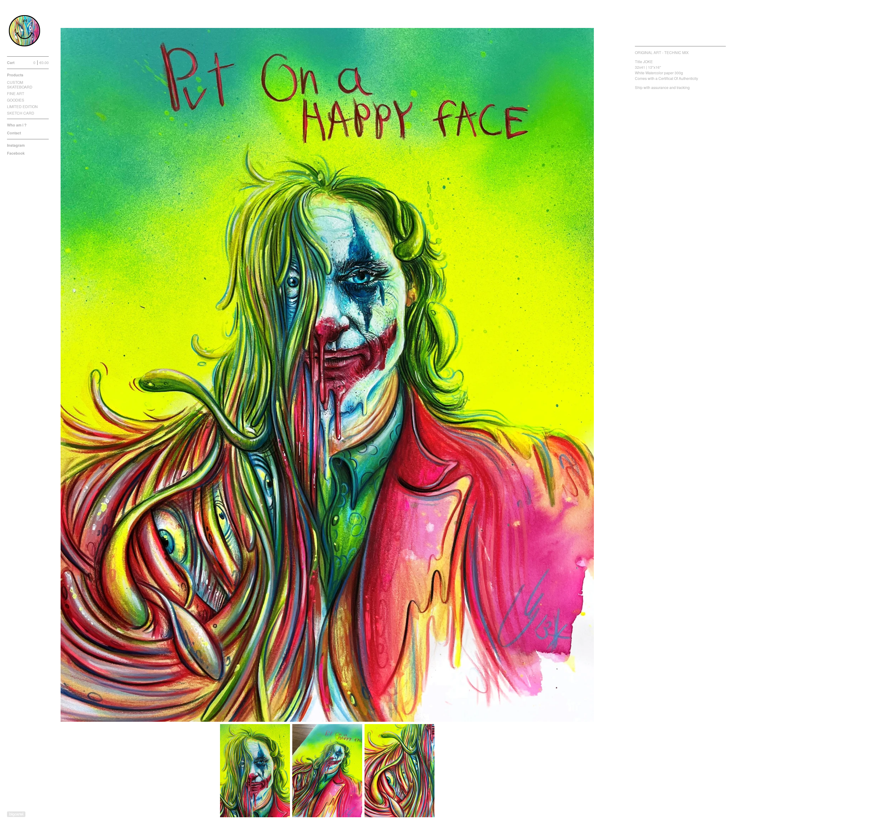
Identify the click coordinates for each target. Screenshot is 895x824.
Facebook (16, 153)
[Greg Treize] (24, 30)
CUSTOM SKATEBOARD (19, 85)
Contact (14, 133)
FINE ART (15, 93)
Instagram (16, 145)
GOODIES (15, 100)
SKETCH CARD (20, 113)
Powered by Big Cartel (16, 814)
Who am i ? (17, 125)
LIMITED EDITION (22, 106)
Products (15, 75)
